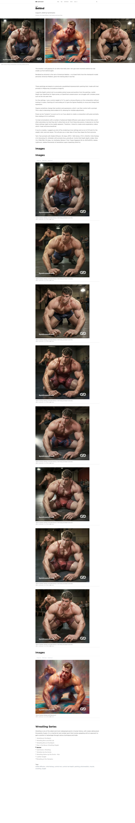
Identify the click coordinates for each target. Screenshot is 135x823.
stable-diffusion (40, 766)
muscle (92, 766)
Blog (58, 1)
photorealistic (85, 766)
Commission (66, 1)
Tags (61, 1)
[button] (76, 1)
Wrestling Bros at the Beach (45, 743)
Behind (39, 747)
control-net (58, 766)
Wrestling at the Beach (44, 738)
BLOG (37, 6)
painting (77, 766)
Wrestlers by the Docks (44, 752)
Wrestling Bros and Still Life (45, 740)
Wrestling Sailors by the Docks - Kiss (48, 754)
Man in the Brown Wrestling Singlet (48, 745)
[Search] (97, 2)
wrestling (38, 768)
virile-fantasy (50, 766)
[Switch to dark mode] (99, 2)
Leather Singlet (41, 756)
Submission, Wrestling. (44, 749)
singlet (44, 768)
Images (40, 148)
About (71, 1)
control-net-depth (68, 766)
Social (75, 1)
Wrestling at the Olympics (45, 759)
